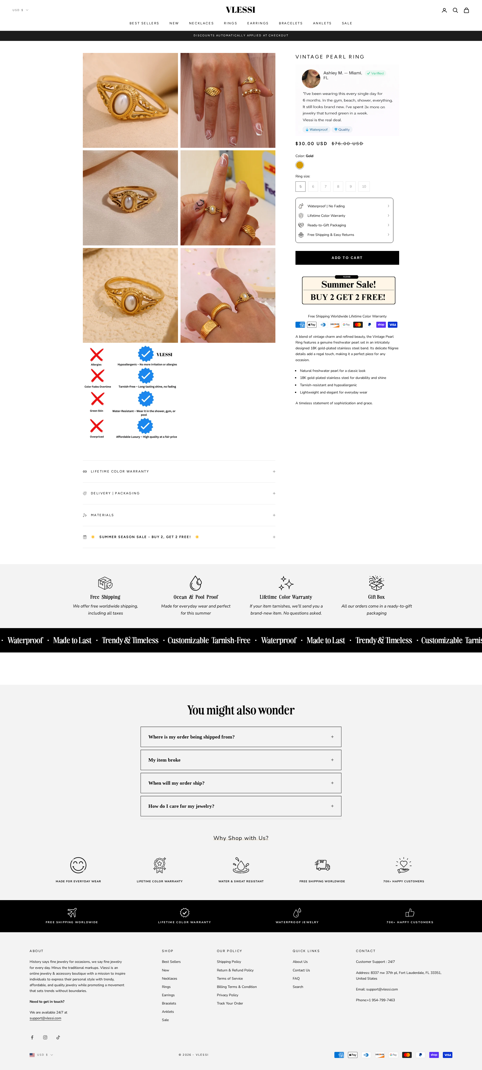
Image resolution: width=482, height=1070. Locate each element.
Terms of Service (230, 978)
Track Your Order (230, 1003)
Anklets (322, 23)
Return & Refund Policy (235, 970)
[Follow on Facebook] (32, 1037)
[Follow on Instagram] (45, 1037)
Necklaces (201, 23)
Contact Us (301, 970)
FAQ (296, 978)
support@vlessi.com (45, 1018)
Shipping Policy (229, 961)
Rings (230, 23)
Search (298, 986)
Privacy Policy (227, 995)
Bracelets (291, 23)
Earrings (258, 23)
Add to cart (347, 258)
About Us (300, 961)
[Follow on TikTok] (58, 1037)
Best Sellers (144, 23)
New (174, 23)
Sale (347, 23)
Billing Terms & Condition (237, 986)
